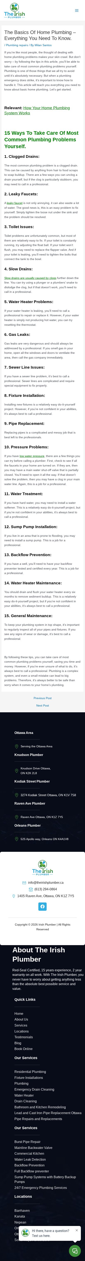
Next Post (42, 705)
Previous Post (43, 698)
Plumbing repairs (17, 45)
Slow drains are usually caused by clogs (30, 278)
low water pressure (32, 456)
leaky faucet (14, 203)
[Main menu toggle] (77, 10)
